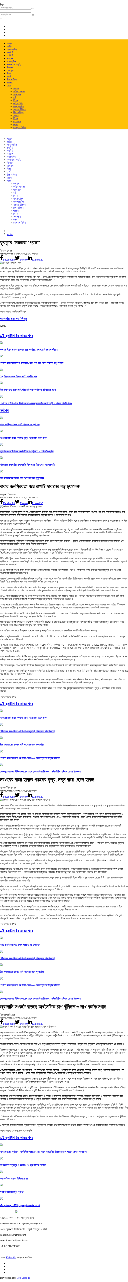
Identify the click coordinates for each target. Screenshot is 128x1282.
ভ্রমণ (15, 124)
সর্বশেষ (4, 410)
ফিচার (15, 100)
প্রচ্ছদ (9, 43)
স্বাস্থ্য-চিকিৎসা (19, 109)
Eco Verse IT (23, 1277)
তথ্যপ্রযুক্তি (18, 106)
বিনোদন (10, 67)
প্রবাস (15, 115)
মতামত (9, 82)
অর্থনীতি (10, 55)
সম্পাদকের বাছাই (14, 64)
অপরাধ (16, 88)
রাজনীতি (10, 52)
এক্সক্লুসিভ (11, 61)
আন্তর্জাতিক (12, 49)
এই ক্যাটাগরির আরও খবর (16, 336)
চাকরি (9, 76)
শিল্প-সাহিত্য (12, 79)
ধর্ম (14, 97)
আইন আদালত (19, 91)
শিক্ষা (9, 73)
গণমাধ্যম (17, 94)
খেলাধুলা (10, 70)
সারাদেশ (10, 58)
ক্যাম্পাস (17, 121)
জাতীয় (9, 46)
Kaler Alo (11, 1257)
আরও (9, 85)
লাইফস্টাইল (18, 103)
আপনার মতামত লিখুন (13, 318)
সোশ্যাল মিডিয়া (19, 127)
